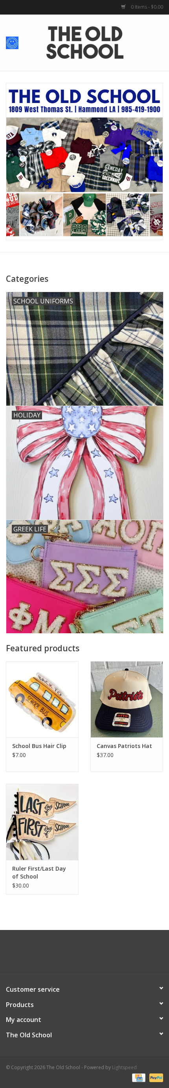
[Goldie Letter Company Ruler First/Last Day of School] (42, 822)
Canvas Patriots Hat (124, 746)
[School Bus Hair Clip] (42, 699)
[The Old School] (96, 42)
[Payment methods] (138, 1077)
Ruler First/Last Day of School (39, 872)
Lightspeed (124, 1067)
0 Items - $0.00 (146, 7)
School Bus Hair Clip (39, 746)
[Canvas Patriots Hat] (126, 699)
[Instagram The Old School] (98, 954)
